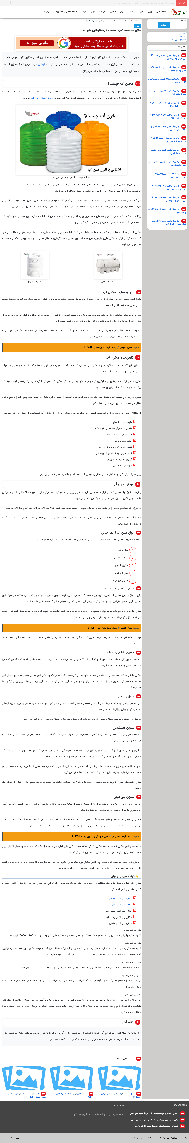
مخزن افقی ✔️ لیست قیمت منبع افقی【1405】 (74, 1095)
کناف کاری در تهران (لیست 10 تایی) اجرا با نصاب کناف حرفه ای (168, 140)
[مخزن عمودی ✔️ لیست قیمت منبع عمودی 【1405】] (119, 1078)
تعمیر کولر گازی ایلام (178, 39)
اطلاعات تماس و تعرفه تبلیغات (65, 11)
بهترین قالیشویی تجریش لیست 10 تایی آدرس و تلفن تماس (167, 69)
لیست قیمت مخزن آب (42, 98)
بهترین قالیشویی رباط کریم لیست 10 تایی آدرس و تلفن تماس (168, 187)
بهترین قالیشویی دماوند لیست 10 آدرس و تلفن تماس (167, 211)
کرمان (92, 11)
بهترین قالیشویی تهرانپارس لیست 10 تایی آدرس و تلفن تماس (168, 57)
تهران (150, 11)
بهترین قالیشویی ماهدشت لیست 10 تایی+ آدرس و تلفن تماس (168, 199)
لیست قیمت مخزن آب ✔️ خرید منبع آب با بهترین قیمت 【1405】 (26, 1095)
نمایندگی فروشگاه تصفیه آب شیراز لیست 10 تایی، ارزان (147, 3)
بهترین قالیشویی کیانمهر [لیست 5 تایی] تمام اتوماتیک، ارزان (167, 92)
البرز (141, 11)
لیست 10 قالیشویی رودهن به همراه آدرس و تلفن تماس (169, 175)
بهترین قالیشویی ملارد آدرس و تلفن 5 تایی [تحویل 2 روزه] (168, 116)
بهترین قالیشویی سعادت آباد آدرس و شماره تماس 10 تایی (168, 128)
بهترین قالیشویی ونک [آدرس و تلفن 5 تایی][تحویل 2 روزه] (168, 104)
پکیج (84, 11)
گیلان (132, 11)
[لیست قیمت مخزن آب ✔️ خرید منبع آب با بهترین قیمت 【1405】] (24, 1078)
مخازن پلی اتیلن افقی (121, 905)
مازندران (112, 11)
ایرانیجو (40, 64)
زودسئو (4, 1138)
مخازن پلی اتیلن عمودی (120, 899)
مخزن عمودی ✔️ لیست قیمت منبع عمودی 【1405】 (121, 1095)
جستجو (183, 20)
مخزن (131, 21)
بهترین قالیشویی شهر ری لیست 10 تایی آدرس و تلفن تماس (167, 163)
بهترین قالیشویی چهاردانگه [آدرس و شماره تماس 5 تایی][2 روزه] (169, 222)
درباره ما (47, 11)
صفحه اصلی (161, 11)
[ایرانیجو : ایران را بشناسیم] (178, 11)
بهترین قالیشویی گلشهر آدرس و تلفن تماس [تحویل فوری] (168, 151)
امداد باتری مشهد (180, 33)
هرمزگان (102, 11)
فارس (122, 11)
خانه (137, 21)
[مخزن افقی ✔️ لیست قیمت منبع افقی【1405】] (71, 1078)
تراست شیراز (181, 36)
